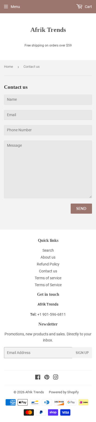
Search (48, 250)
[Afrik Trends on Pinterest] (47, 378)
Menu (15, 7)
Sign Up (82, 353)
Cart (88, 7)
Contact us (48, 271)
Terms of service (48, 278)
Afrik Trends (48, 29)
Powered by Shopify (64, 392)
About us (48, 257)
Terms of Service (48, 285)
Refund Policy (48, 264)
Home (8, 67)
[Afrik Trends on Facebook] (38, 378)
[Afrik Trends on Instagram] (55, 378)
